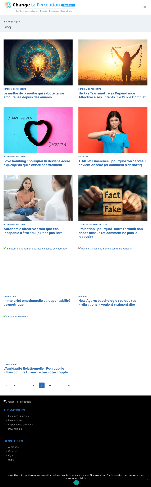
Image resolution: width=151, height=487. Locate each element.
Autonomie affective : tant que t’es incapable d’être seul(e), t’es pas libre (33, 231)
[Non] (147, 479)
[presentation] (38, 62)
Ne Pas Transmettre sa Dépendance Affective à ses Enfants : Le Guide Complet (112, 95)
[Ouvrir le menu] (144, 7)
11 (57, 385)
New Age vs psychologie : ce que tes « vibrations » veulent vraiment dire (107, 302)
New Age (82, 296)
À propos (13, 446)
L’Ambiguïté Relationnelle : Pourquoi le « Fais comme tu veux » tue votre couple (36, 370)
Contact (12, 451)
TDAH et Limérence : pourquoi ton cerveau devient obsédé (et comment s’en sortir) (112, 163)
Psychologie (10, 296)
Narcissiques (15, 420)
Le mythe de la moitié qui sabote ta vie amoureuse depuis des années (34, 95)
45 (68, 385)
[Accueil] (5, 21)
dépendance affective (15, 89)
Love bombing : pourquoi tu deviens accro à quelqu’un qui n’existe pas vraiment (37, 163)
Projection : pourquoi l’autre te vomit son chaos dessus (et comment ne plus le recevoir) (110, 233)
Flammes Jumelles (18, 416)
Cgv (10, 455)
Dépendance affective (20, 424)
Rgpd (11, 459)
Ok (76, 482)
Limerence (83, 157)
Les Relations (10, 364)
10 (49, 385)
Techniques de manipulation (92, 225)
